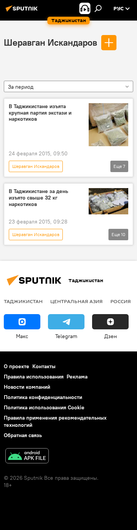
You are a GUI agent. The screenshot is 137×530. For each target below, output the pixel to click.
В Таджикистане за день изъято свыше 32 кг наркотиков (38, 198)
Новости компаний (27, 386)
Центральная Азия (76, 301)
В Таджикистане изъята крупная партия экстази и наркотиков (40, 113)
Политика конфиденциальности (43, 397)
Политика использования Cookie (44, 407)
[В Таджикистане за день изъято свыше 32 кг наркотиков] (108, 201)
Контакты (44, 366)
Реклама (77, 376)
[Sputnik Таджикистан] (23, 11)
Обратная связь (23, 435)
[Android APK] (27, 456)
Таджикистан (23, 301)
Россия (120, 301)
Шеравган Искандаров (50, 42)
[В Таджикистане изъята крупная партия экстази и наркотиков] (108, 124)
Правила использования (34, 376)
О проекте (16, 366)
